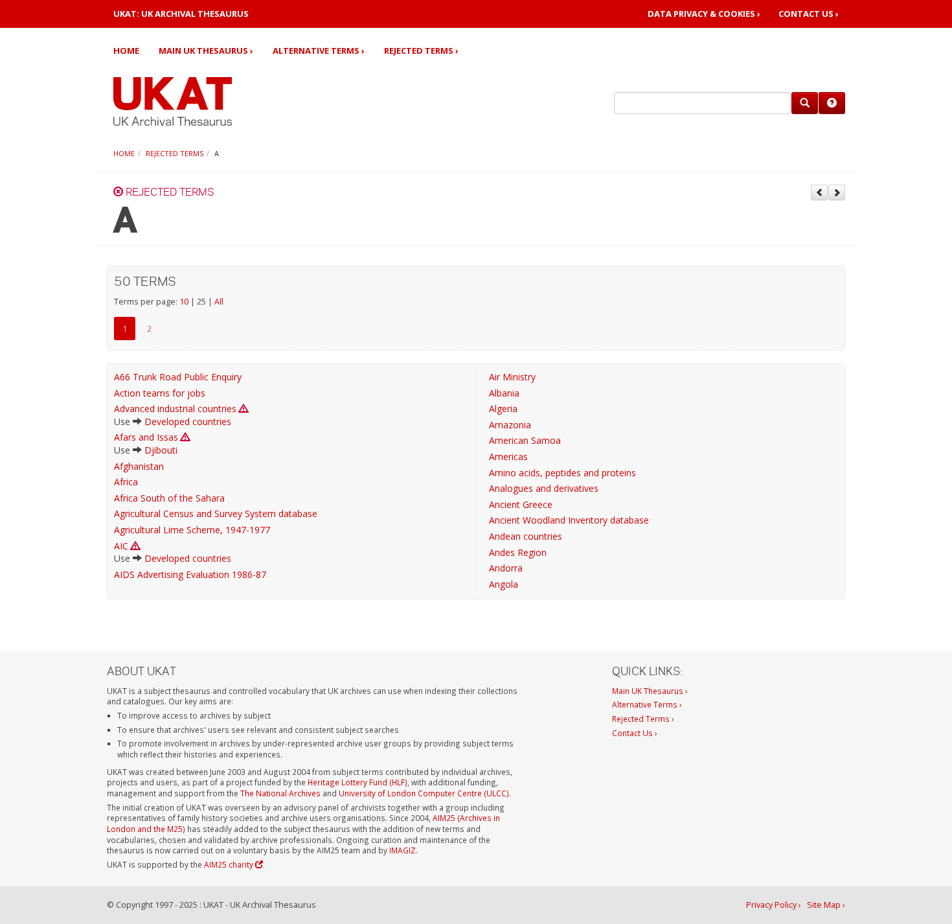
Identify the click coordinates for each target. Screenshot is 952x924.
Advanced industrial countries (175, 408)
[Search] (804, 103)
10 (183, 301)
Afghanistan (139, 466)
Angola (503, 584)
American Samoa (525, 440)
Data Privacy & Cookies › (704, 14)
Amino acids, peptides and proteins (562, 473)
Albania (504, 393)
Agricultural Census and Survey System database (215, 513)
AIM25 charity (229, 864)
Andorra (506, 568)
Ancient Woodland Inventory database (569, 520)
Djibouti (160, 450)
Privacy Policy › (773, 904)
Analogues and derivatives (543, 488)
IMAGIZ (402, 850)
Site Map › (826, 904)
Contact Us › (808, 14)
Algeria (503, 408)
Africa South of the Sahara (169, 498)
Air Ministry (512, 377)
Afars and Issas (146, 437)
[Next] (836, 192)
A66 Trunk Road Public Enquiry (178, 377)
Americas (508, 456)
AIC (121, 546)
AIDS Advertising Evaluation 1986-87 (190, 574)
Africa (126, 482)
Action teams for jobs (159, 393)
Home (126, 50)
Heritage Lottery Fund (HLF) (357, 782)
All (218, 301)
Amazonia (510, 425)
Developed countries (187, 421)
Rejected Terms (174, 153)
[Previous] (819, 192)
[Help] (832, 103)
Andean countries (525, 536)
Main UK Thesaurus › (206, 50)
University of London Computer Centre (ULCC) (424, 793)
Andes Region (518, 552)
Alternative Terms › (319, 50)
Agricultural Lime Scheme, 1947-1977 (192, 530)
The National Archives (280, 793)
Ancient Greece (520, 504)
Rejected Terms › (421, 50)
